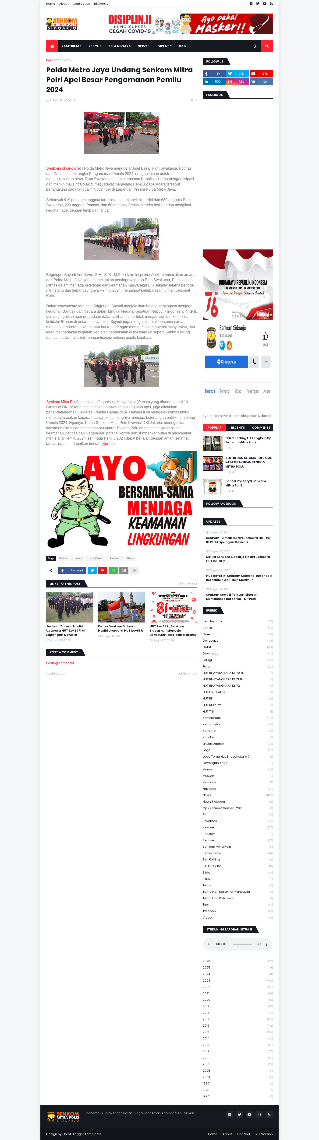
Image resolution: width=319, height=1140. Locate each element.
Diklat (238, 647)
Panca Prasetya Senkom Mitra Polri (245, 483)
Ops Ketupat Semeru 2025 (238, 808)
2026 (238, 961)
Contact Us (81, 4)
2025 (238, 967)
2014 (238, 1038)
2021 (238, 993)
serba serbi (238, 853)
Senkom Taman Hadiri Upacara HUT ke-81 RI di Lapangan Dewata (65, 630)
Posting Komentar (60, 663)
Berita (67, 60)
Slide (238, 872)
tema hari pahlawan (238, 898)
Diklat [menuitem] (163, 46)
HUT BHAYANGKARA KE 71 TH (238, 679)
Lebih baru (57, 673)
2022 (238, 987)
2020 (238, 999)
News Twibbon (238, 801)
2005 (238, 1070)
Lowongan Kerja (238, 763)
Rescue (238, 827)
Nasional (116, 558)
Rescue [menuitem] (95, 46)
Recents (238, 427)
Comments (261, 427)
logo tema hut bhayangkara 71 (238, 756)
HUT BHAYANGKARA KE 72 (238, 685)
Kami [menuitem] (183, 46)
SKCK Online (238, 866)
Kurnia (108, 444)
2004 (238, 1077)
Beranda (53, 60)
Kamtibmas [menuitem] (71, 46)
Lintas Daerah (96, 558)
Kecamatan (238, 724)
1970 (238, 1096)
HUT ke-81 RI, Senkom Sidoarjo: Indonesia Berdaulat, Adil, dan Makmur (173, 630)
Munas (238, 769)
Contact (243, 1134)
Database (238, 640)
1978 (238, 1090)
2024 (238, 974)
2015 (238, 1032)
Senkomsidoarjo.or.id (63, 168)
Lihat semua (187, 583)
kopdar (238, 737)
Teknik (238, 885)
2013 (238, 1045)
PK (238, 814)
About (64, 4)
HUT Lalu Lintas (238, 692)
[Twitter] (92, 570)
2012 (238, 1051)
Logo (238, 750)
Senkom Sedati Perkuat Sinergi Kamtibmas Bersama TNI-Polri (231, 597)
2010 (238, 1064)
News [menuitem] (142, 46)
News (130, 558)
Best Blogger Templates (83, 1134)
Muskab (238, 776)
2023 (238, 980)
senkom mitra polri (238, 846)
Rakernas (238, 821)
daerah (77, 558)
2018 (238, 1013)
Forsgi (238, 660)
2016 (238, 1025)
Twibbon (238, 911)
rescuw (238, 834)
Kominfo (238, 730)
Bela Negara (238, 621)
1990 (238, 1083)
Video (238, 917)
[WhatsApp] (113, 570)
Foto (238, 666)
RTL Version (102, 4)
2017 (238, 1019)
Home (50, 4)
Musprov (238, 782)
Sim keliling (238, 859)
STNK (238, 879)
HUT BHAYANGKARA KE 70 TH (238, 673)
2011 (238, 1058)
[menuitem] (52, 46)
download (238, 653)
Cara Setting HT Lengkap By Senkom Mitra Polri (248, 440)
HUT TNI (238, 711)
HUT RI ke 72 (238, 705)
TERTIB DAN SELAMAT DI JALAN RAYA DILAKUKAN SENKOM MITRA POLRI (249, 462)
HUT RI (238, 698)
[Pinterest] (102, 570)
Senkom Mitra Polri (62, 402)
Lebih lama (186, 673)
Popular (214, 427)
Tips (238, 904)
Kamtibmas (238, 718)
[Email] (123, 570)
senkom (238, 840)
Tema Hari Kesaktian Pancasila (238, 891)
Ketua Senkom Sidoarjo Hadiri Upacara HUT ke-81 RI (121, 628)
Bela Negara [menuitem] (119, 46)
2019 (238, 1006)
